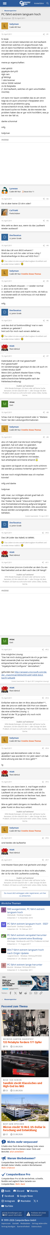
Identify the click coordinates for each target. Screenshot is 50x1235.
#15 (47, 782)
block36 (10, 967)
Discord (20, 1191)
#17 (47, 860)
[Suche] (47, 3)
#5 (48, 281)
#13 (47, 698)
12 (6, 1134)
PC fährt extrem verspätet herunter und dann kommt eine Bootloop (27, 936)
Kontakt (15, 1223)
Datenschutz (36, 1226)
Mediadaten (25, 1223)
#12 (47, 649)
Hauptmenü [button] (4, 3)
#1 (48, 34)
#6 (48, 320)
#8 (48, 412)
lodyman (7, 18)
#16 (47, 838)
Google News (26, 1196)
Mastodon (26, 1201)
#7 (48, 356)
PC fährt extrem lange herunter (24, 964)
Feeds (7, 1191)
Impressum (6, 1223)
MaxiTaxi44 (11, 926)
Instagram (10, 1201)
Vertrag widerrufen (39, 1223)
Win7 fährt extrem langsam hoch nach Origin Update (25, 951)
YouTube (9, 1206)
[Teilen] (44, 34)
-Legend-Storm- (13, 956)
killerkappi (11, 941)
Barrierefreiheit (23, 1226)
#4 (48, 245)
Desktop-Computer (24, 915)
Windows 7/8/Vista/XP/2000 (31, 956)
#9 (48, 437)
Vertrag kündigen (8, 1226)
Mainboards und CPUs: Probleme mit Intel (32, 941)
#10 (47, 533)
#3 (48, 221)
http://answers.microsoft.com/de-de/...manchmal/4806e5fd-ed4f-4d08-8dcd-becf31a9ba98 (24, 674)
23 (6, 1090)
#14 (47, 748)
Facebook (9, 1196)
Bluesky (34, 1191)
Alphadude (11, 915)
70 (6, 1046)
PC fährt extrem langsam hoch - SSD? (27, 923)
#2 (48, 199)
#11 (47, 562)
